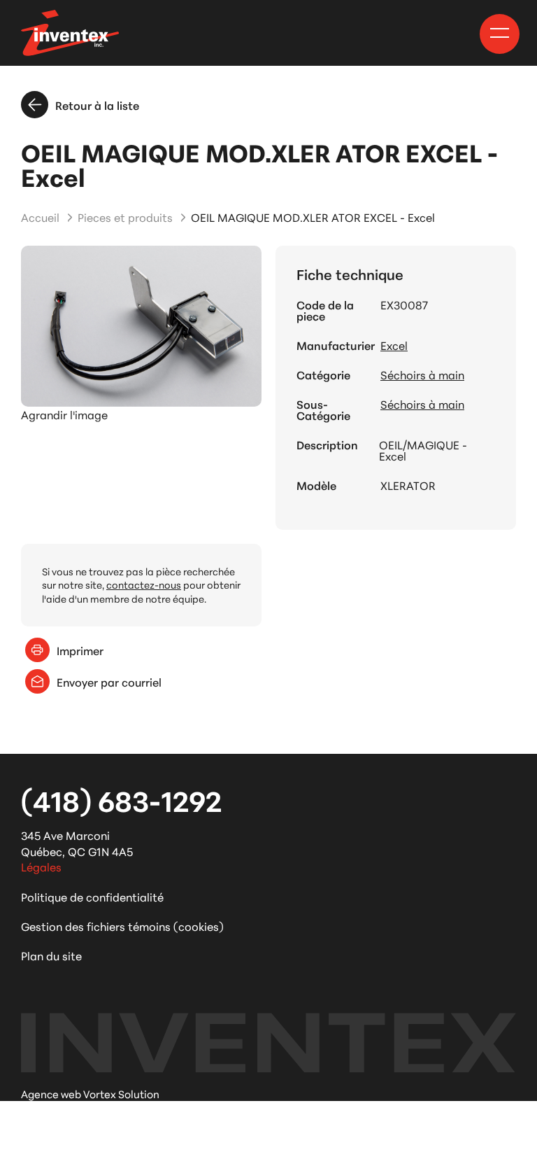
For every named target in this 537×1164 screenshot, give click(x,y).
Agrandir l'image (64, 414)
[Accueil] (70, 33)
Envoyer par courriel (109, 681)
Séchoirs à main (422, 374)
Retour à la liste (97, 105)
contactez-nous (143, 584)
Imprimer (80, 650)
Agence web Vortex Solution (90, 1093)
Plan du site (51, 955)
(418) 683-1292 (121, 799)
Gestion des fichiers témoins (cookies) (122, 926)
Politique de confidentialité (92, 896)
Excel (394, 345)
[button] (499, 33)
